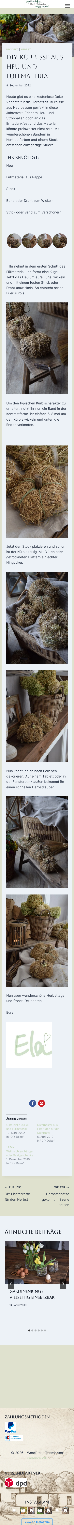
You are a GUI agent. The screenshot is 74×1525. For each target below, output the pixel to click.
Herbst (26, 49)
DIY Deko (12, 49)
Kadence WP (37, 1458)
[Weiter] (63, 1284)
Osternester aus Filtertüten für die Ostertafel (48, 1128)
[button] (14, 241)
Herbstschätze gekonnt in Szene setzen (55, 1196)
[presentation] (37, 1262)
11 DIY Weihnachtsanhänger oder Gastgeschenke (19, 1151)
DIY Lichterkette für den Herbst (17, 1193)
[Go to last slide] (11, 1284)
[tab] (29, 1330)
